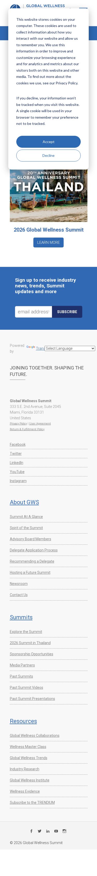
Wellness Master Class (28, 747)
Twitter (16, 454)
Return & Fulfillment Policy (27, 429)
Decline (48, 155)
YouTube (17, 472)
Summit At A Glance (26, 517)
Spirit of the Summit (26, 528)
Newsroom (19, 584)
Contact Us (19, 595)
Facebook (18, 444)
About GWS (24, 502)
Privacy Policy (18, 423)
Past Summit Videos (26, 687)
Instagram (18, 481)
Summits (21, 617)
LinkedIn (16, 463)
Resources (23, 721)
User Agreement (40, 423)
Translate (43, 348)
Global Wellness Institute (29, 780)
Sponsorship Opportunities (31, 654)
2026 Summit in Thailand (30, 643)
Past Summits (21, 676)
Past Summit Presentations (32, 699)
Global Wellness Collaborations (34, 735)
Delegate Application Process (34, 550)
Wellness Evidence (25, 791)
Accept (49, 141)
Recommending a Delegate (32, 561)
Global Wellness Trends (28, 758)
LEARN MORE (48, 242)
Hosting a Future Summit (30, 572)
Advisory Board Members (30, 539)
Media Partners (22, 665)
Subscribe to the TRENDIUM (32, 802)
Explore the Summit (26, 632)
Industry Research (24, 769)
